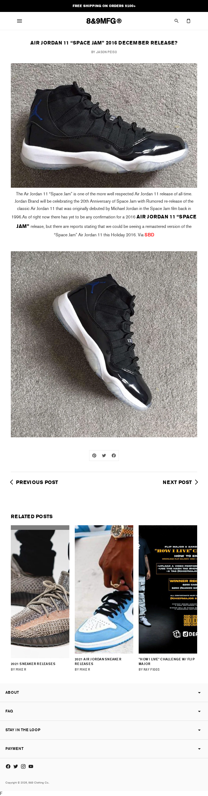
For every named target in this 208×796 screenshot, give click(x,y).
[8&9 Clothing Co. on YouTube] (31, 766)
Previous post (36, 482)
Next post (178, 482)
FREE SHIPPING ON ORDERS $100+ (104, 6)
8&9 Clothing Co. (38, 782)
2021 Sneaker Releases (33, 664)
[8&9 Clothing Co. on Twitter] (15, 766)
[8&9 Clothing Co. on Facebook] (8, 766)
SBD (149, 234)
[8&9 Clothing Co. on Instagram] (23, 766)
